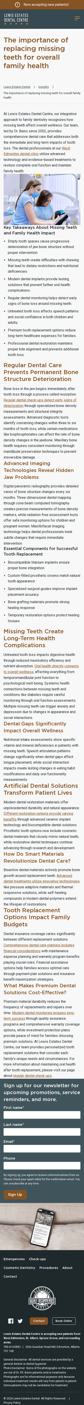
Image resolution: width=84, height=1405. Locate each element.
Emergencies (14, 1259)
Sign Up (15, 1194)
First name (14, 1108)
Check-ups (37, 1259)
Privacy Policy (12, 1402)
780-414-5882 (12, 1346)
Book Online (64, 1321)
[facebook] (10, 1321)
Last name (14, 1125)
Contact (10, 1276)
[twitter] (20, 1321)
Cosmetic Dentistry (19, 1268)
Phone (9, 1158)
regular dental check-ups (32, 1076)
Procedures (48, 1268)
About (67, 1268)
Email (9, 1142)
